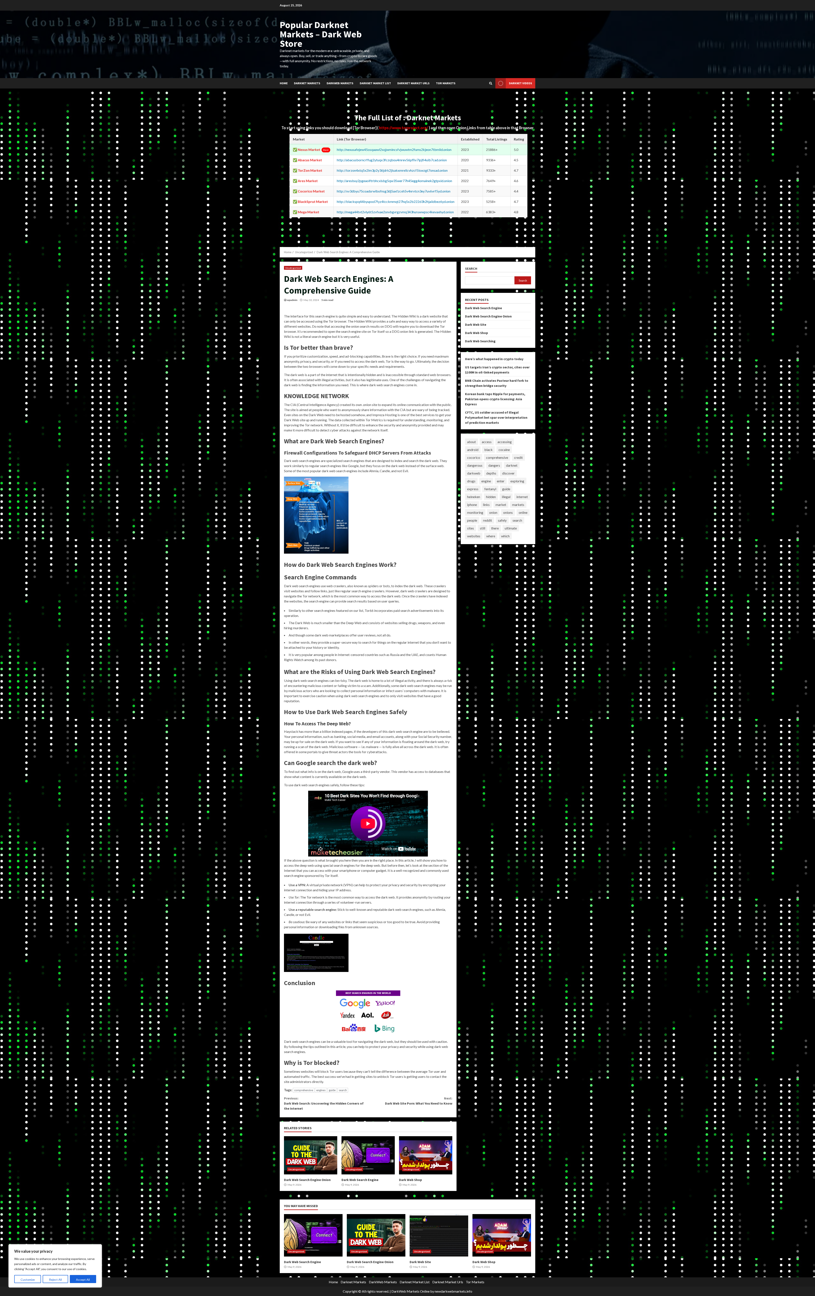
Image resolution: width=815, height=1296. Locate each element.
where (490, 536)
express (472, 489)
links (486, 505)
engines (321, 1090)
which (505, 536)
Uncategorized (293, 268)
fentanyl (490, 489)
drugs (471, 481)
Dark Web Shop (425, 1155)
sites (470, 528)
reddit (487, 520)
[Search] (490, 83)
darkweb (473, 473)
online (523, 512)
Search (471, 269)
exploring (517, 481)
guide (332, 1090)
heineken (473, 497)
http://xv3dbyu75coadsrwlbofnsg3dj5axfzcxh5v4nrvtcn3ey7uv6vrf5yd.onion (393, 191)
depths (491, 473)
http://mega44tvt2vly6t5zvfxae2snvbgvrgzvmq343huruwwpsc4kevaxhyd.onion (395, 212)
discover (508, 473)
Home (284, 83)
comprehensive (303, 1090)
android (472, 450)
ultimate (511, 528)
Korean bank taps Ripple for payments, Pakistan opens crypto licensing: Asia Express (495, 399)
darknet (511, 465)
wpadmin (292, 300)
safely (502, 520)
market (501, 505)
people (472, 520)
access (487, 442)
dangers (494, 465)
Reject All (55, 1279)
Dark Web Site (475, 324)
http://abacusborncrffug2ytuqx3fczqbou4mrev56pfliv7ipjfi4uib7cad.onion (392, 160)
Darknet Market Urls (413, 83)
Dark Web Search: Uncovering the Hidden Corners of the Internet (324, 1103)
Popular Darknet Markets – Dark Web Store (321, 34)
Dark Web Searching (480, 341)
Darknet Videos (520, 83)
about (471, 442)
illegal (506, 497)
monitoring (475, 512)
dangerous (474, 465)
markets (518, 505)
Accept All (83, 1279)
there (495, 528)
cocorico (473, 457)
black (488, 450)
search (343, 1090)
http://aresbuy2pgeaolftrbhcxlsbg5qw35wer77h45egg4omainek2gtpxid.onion (394, 181)
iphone (472, 505)
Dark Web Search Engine (368, 1155)
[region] (55, 1266)
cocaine (504, 450)
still (482, 528)
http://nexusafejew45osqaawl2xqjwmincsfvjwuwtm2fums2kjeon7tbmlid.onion (394, 149)
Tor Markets (445, 83)
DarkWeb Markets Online (410, 1291)
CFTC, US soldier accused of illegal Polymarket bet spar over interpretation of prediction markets (496, 417)
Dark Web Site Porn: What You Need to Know (418, 1100)
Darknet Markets (307, 83)
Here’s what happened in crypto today (494, 359)
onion (493, 512)
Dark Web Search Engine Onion (310, 1155)
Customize (28, 1279)
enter (500, 481)
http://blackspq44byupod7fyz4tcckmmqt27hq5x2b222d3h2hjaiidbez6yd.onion (395, 201)
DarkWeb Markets (340, 83)
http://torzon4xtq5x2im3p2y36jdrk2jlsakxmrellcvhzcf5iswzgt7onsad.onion (392, 170)
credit (518, 457)
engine (486, 481)
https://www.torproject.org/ (404, 127)
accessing (504, 442)
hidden (491, 497)
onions (508, 512)
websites (473, 536)
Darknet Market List (375, 83)
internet (522, 497)
